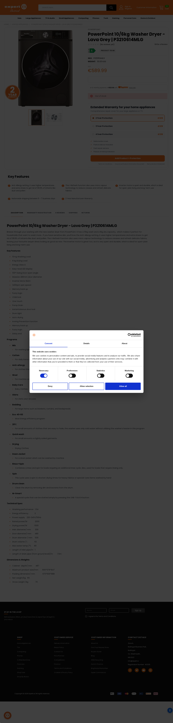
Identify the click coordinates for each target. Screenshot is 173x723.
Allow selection (86, 386)
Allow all (123, 386)
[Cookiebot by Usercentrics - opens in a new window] (130, 335)
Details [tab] (86, 343)
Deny (50, 386)
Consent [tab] (48, 343)
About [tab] (124, 343)
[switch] (72, 376)
